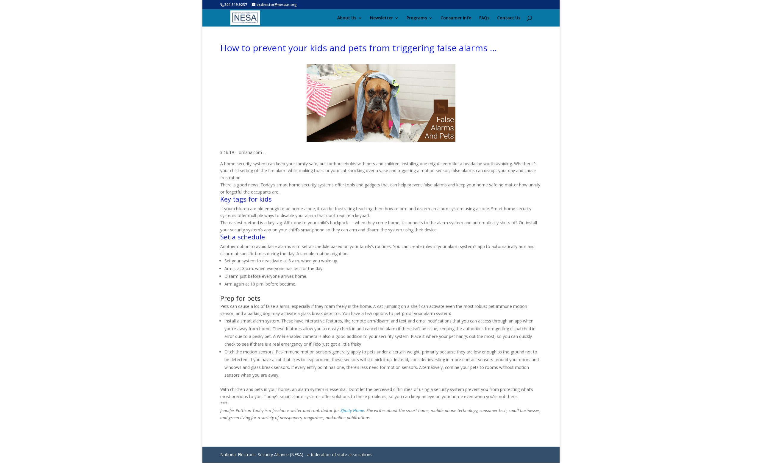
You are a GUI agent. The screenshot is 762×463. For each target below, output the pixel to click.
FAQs (484, 18)
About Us (346, 18)
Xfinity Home (352, 410)
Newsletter (381, 18)
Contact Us (508, 18)
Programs (417, 18)
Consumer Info (456, 18)
